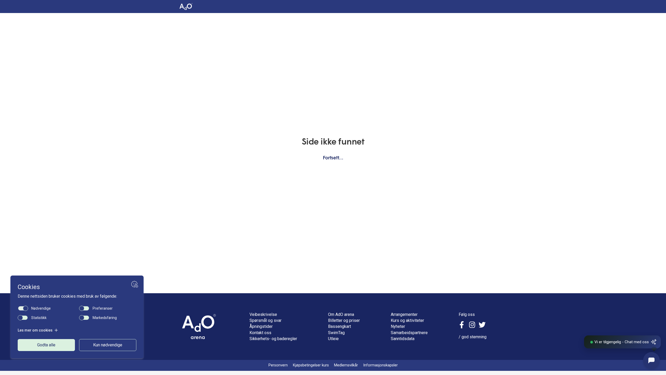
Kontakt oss (260, 332)
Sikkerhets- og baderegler (273, 338)
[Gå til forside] (199, 326)
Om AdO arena (341, 314)
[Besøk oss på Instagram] (472, 325)
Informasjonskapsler (380, 365)
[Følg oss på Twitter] (482, 325)
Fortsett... (333, 158)
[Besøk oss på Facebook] (462, 325)
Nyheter (398, 326)
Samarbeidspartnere (409, 332)
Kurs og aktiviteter (407, 320)
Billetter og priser (344, 320)
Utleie (333, 338)
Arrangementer (404, 314)
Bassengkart (339, 326)
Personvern (278, 365)
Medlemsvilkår (346, 365)
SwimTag (336, 332)
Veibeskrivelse (263, 314)
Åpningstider (261, 326)
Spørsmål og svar (265, 320)
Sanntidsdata (402, 338)
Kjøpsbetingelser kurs (311, 365)
